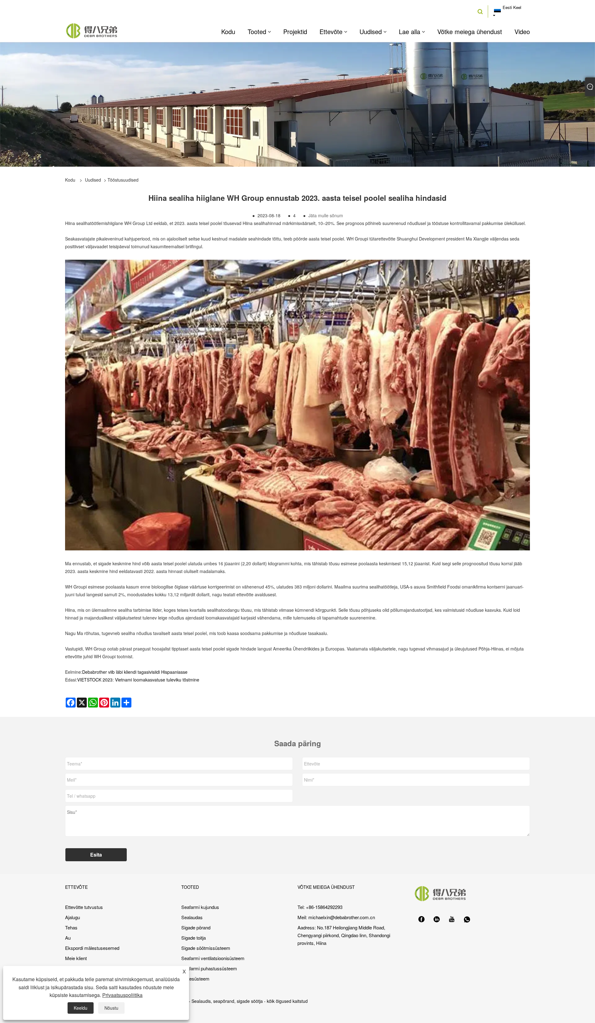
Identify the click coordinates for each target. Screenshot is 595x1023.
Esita (96, 854)
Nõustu (111, 1008)
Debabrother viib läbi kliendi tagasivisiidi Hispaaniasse (134, 672)
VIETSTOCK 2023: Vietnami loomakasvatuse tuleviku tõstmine (138, 680)
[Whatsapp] (467, 919)
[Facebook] (421, 919)
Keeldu (80, 1008)
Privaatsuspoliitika (122, 995)
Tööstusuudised (123, 180)
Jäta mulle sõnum (325, 215)
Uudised (93, 180)
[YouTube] (452, 919)
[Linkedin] (436, 919)
